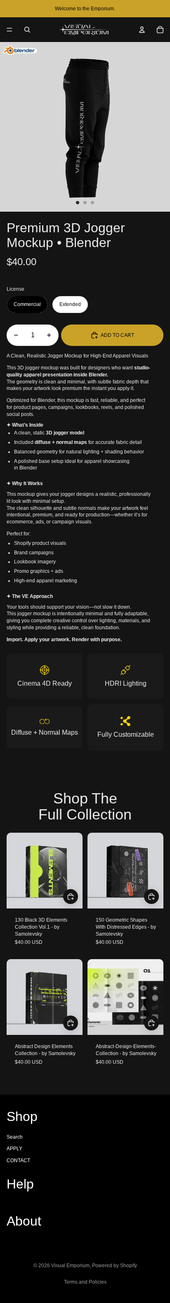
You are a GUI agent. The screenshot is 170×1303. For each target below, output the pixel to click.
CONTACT (18, 1160)
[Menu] (9, 29)
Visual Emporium (70, 1265)
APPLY (14, 1148)
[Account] (142, 30)
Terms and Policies (85, 1282)
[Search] (27, 30)
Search (15, 1137)
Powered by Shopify (114, 1265)
